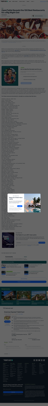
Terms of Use (20, 208)
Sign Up (19, 206)
